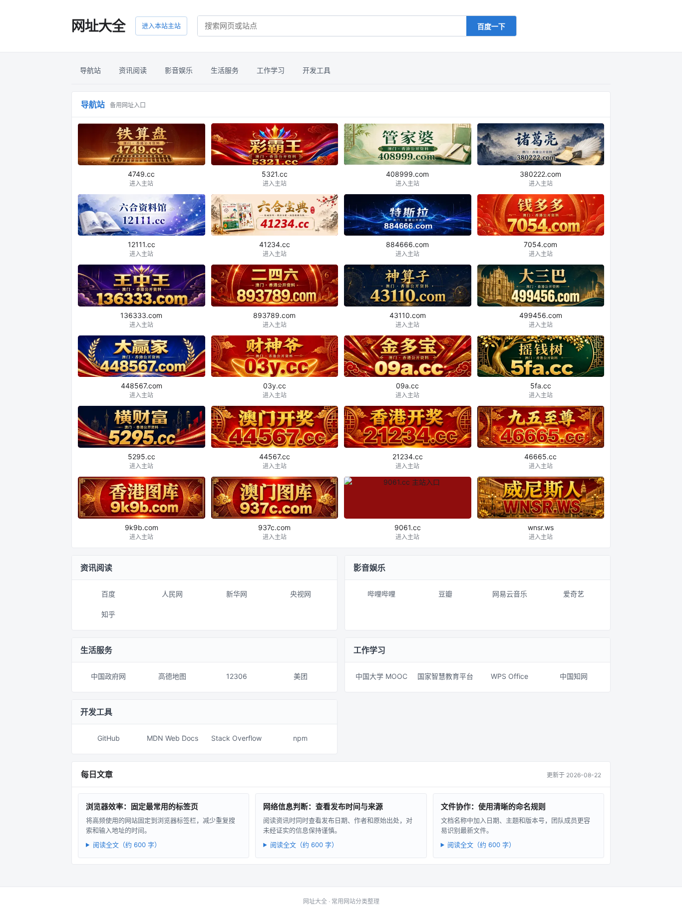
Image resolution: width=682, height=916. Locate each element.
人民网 (172, 594)
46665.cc (540, 461)
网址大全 (98, 25)
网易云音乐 (509, 594)
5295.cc (141, 461)
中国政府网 (108, 676)
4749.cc (141, 178)
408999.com (407, 178)
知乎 (108, 614)
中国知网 (574, 676)
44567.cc (274, 461)
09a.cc (407, 390)
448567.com (141, 390)
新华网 (236, 594)
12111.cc (141, 249)
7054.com (540, 249)
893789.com (274, 319)
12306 (236, 676)
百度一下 (491, 26)
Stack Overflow (236, 738)
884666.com (407, 249)
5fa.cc (541, 390)
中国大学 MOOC (381, 676)
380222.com (540, 178)
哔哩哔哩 (381, 594)
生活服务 (225, 70)
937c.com (274, 532)
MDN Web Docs (172, 738)
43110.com (407, 319)
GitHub (108, 738)
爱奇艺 (573, 594)
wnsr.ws (541, 532)
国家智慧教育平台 (445, 676)
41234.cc (274, 249)
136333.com (141, 319)
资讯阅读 (133, 70)
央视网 (300, 594)
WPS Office (509, 676)
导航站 (90, 70)
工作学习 (271, 70)
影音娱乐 (179, 70)
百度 (108, 594)
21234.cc (407, 461)
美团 (301, 676)
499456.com (540, 319)
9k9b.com (141, 532)
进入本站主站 (161, 25)
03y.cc (275, 390)
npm (300, 738)
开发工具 (317, 70)
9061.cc (407, 532)
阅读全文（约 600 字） (127, 845)
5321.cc (275, 178)
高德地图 (172, 676)
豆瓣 (445, 594)
